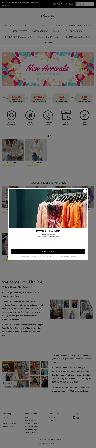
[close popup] (85, 191)
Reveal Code (48, 251)
